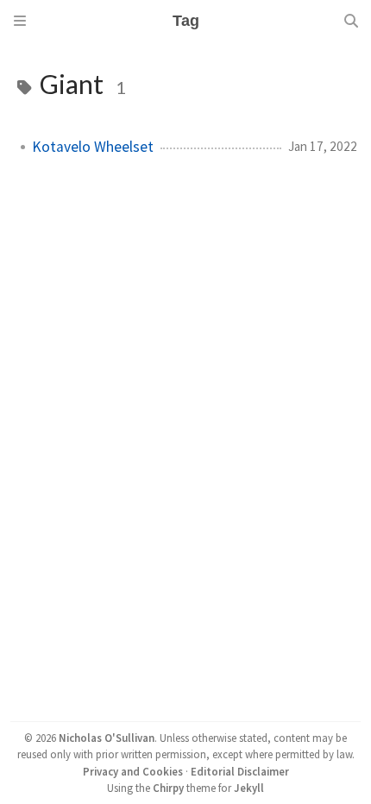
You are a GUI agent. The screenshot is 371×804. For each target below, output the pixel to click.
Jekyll (249, 788)
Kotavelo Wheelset (93, 146)
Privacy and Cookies (133, 771)
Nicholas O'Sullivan (106, 737)
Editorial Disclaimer (240, 771)
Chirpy (168, 788)
